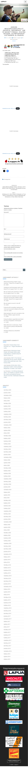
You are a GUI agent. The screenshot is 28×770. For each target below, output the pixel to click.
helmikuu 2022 (7, 481)
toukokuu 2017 (7, 635)
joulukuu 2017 (7, 616)
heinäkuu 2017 (7, 629)
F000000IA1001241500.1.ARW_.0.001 (8, 108)
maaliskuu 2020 (7, 543)
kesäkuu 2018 (7, 600)
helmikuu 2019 (7, 578)
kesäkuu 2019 (7, 567)
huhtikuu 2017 (7, 637)
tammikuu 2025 (7, 390)
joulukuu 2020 (7, 519)
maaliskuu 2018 (7, 608)
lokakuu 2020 (7, 524)
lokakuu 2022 (7, 460)
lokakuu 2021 (7, 492)
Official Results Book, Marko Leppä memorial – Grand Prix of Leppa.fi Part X (13, 282)
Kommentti (6, 212)
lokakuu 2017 (7, 621)
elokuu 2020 (7, 530)
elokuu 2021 (7, 497)
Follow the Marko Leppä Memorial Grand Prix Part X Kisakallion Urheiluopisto (13, 319)
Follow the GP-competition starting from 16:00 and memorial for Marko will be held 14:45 (14, 309)
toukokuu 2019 (7, 570)
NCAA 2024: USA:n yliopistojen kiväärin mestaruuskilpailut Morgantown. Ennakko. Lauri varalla (13, 366)
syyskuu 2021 (7, 495)
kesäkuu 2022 (7, 470)
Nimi (5, 229)
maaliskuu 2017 (7, 640)
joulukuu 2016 (7, 648)
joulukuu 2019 (7, 551)
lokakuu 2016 (7, 654)
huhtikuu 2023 (7, 444)
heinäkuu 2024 (7, 403)
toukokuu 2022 (7, 473)
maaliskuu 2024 (7, 414)
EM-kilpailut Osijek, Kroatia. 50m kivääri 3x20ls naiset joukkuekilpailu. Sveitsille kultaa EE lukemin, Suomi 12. (12, 353)
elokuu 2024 (7, 400)
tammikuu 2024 (7, 419)
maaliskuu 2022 (7, 479)
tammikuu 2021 (7, 516)
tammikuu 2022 (7, 484)
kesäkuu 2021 (7, 503)
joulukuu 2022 (7, 454)
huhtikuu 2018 (7, 605)
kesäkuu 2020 (7, 535)
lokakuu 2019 (7, 557)
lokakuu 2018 (7, 589)
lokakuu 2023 (7, 427)
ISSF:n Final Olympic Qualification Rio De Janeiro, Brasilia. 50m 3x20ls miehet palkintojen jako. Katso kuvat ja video (14, 360)
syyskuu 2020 (7, 527)
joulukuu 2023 (7, 422)
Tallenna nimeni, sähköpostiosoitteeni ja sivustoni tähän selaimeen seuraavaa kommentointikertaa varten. (12, 247)
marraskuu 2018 (8, 586)
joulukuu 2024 (7, 392)
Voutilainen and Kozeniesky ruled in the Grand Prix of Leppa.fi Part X (13, 288)
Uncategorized (7, 179)
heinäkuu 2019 (7, 565)
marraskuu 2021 (8, 489)
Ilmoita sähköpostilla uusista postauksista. (13, 256)
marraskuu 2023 (8, 425)
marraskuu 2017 (8, 619)
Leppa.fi (3, 1)
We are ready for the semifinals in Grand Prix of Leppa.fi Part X (13, 292)
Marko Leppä (16, 37)
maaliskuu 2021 (7, 511)
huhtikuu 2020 (7, 540)
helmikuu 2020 (7, 546)
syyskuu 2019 (7, 559)
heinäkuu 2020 (7, 532)
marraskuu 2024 (8, 395)
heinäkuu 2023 (7, 435)
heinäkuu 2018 (7, 597)
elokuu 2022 (7, 465)
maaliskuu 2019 (7, 575)
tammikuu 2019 (7, 581)
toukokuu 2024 (7, 409)
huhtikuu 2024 (7, 411)
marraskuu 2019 (8, 554)
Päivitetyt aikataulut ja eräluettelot (12, 330)
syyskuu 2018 (7, 592)
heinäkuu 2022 (7, 468)
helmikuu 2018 (7, 610)
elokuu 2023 (7, 433)
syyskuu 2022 (7, 462)
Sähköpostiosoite (8, 234)
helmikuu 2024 (7, 417)
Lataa (18, 108)
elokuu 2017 (7, 627)
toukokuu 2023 (7, 441)
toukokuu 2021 (7, 505)
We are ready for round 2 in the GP (12, 303)
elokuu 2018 (7, 594)
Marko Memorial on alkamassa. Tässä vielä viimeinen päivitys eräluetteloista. (13, 325)
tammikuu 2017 (7, 645)
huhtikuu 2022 (7, 476)
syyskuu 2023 (7, 430)
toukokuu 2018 (7, 602)
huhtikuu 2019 (7, 573)
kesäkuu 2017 (7, 632)
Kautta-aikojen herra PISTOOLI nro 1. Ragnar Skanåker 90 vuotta (13, 346)
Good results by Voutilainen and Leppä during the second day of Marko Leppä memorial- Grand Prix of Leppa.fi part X (13, 297)
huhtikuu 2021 (7, 508)
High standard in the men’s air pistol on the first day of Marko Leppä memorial (14, 314)
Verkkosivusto (7, 239)
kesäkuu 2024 (7, 406)
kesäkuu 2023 (7, 438)
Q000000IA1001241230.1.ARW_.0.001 (8, 153)
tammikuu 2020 (7, 549)
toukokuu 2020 (7, 538)
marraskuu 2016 (8, 651)
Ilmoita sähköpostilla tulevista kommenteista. (13, 252)
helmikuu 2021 (7, 514)
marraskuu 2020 (8, 522)
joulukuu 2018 (7, 584)
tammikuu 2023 (7, 452)
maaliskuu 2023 (7, 446)
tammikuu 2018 (7, 613)
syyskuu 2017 (7, 624)
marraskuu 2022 (8, 457)
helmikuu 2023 (7, 449)
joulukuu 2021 (7, 487)
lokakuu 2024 (7, 398)
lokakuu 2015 (7, 659)
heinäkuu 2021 (7, 500)
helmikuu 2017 (7, 643)
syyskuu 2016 (7, 656)
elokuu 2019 (7, 562)
